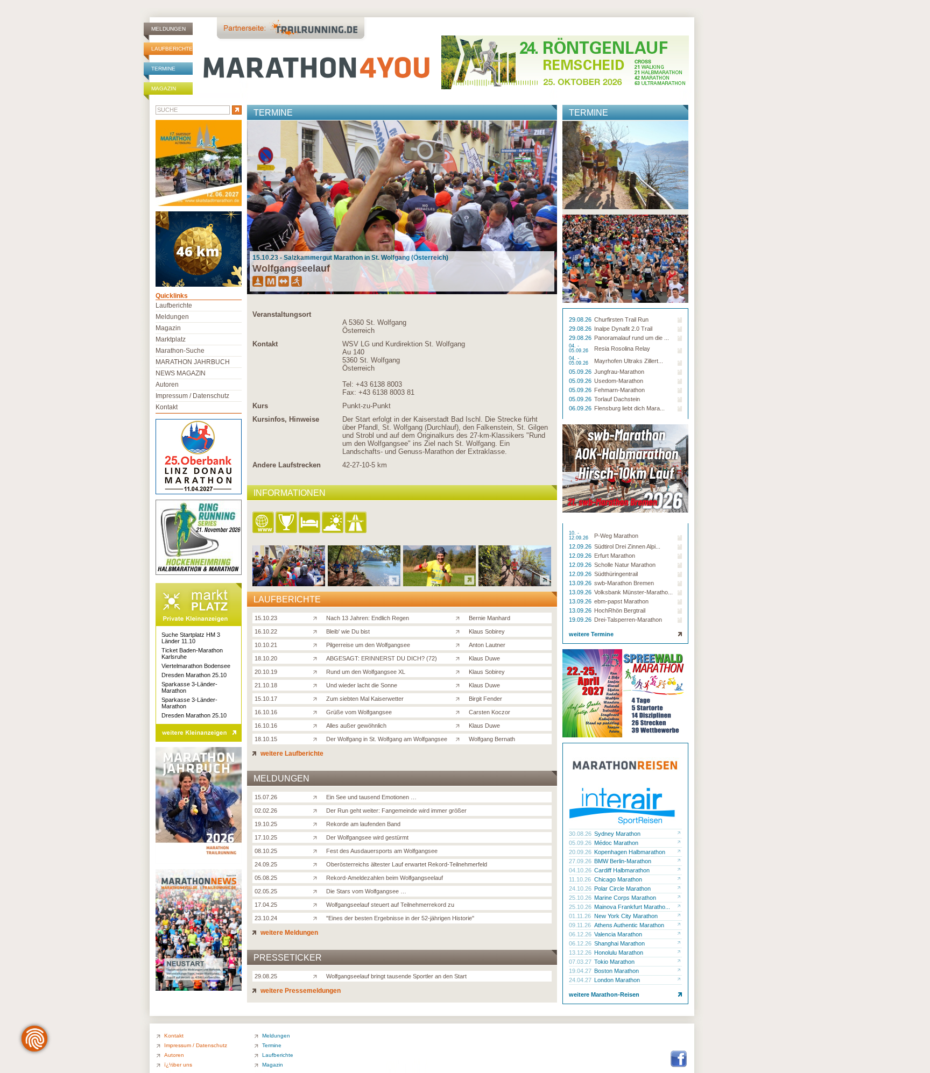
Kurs (260, 406)
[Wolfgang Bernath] (459, 738)
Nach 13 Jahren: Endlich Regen (367, 618)
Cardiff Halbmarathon (622, 870)
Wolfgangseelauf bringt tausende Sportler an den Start (396, 976)
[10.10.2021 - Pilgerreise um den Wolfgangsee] (439, 583)
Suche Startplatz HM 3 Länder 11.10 (190, 637)
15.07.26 (266, 797)
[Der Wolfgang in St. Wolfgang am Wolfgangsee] (317, 738)
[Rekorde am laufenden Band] (317, 823)
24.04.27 (581, 980)
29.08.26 (581, 319)
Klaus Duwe (484, 658)
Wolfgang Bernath (492, 739)
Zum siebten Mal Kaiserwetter (365, 698)
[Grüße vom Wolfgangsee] (317, 711)
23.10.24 (266, 918)
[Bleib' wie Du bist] (317, 631)
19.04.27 (581, 971)
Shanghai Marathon (619, 943)
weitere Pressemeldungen (300, 990)
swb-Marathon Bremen (624, 583)
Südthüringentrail (616, 574)
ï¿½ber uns (178, 1065)
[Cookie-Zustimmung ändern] (34, 1038)
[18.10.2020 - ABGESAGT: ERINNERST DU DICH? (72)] (514, 583)
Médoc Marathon (616, 843)
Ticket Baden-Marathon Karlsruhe (192, 653)
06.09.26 (581, 408)
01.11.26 (581, 916)
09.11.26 (581, 925)
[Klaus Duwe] (459, 657)
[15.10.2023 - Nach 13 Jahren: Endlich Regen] (288, 583)
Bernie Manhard (489, 618)
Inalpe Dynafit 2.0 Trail (623, 328)
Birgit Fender (485, 698)
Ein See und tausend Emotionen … (371, 797)
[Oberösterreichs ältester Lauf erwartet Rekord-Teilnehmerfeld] (317, 863)
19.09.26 (581, 619)
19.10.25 (266, 824)
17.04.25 (266, 904)
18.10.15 (266, 739)
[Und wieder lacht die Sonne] (317, 684)
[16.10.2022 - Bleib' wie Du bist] (364, 583)
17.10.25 (266, 837)
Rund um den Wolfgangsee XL (365, 672)
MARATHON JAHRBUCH (193, 362)
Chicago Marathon (618, 879)
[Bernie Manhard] (459, 617)
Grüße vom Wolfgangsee (359, 712)
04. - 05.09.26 (579, 348)
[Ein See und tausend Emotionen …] (317, 796)
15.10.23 (266, 618)
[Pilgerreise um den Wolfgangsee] (317, 644)
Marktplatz (171, 339)
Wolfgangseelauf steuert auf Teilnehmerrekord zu (390, 904)
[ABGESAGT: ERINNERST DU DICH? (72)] (317, 657)
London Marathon (617, 980)
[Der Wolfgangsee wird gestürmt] (317, 837)
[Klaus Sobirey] (459, 631)
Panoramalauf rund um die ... (631, 338)
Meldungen (168, 29)
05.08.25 (266, 878)
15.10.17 (266, 698)
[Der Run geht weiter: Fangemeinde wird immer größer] (317, 810)
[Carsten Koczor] (459, 711)
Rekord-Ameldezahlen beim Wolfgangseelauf (384, 878)
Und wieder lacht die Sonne (361, 685)
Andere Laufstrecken (286, 465)
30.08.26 (581, 833)
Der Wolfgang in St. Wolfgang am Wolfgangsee (386, 739)
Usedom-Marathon (618, 381)
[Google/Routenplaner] (356, 523)
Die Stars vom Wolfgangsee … (366, 891)
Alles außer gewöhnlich (356, 725)
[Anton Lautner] (459, 644)
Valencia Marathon (618, 934)
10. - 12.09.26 (579, 536)
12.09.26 (581, 546)
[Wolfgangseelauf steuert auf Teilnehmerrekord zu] (317, 904)
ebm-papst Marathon (621, 601)
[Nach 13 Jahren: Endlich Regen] (317, 617)
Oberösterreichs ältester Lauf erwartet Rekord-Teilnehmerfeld (406, 864)
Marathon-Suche (180, 350)
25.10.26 (581, 897)
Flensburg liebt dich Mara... (629, 408)
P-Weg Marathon (616, 535)
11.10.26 (581, 879)
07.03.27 (581, 961)
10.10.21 (266, 645)
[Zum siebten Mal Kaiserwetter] (317, 698)
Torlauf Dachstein (617, 399)
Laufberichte (172, 49)
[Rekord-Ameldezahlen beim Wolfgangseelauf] (317, 877)
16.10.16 (266, 712)
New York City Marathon (626, 916)
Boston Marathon (616, 971)
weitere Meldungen (288, 932)
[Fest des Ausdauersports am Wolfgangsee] (317, 850)
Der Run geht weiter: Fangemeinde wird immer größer (396, 810)
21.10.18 (266, 685)
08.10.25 (266, 851)
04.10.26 (581, 870)
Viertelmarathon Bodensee (195, 666)
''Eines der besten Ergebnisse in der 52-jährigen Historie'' (400, 918)
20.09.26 (581, 852)
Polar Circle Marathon (622, 888)
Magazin (163, 88)
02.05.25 (266, 891)
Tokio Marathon (614, 961)
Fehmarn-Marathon (619, 390)
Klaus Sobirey (487, 631)
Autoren (167, 384)
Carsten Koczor (489, 712)
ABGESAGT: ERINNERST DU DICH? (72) (381, 658)
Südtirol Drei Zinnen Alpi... (627, 546)
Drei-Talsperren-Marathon (628, 619)
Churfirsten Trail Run (621, 319)
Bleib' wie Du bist (348, 631)
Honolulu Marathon (618, 952)
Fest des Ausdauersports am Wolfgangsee (382, 851)
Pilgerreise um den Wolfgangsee (368, 645)
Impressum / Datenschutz (192, 396)
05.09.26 (581, 371)
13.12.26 (581, 952)
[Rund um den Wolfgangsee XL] (317, 671)
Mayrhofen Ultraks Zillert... (628, 361)
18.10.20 (266, 658)
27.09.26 (581, 861)
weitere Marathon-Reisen (604, 994)
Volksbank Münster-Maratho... (633, 592)
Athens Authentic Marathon (629, 925)
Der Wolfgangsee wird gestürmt (367, 837)
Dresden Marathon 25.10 (194, 675)
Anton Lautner (487, 645)
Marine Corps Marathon (625, 897)
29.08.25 (266, 976)
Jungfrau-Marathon (619, 371)
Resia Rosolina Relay (622, 348)
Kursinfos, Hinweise (285, 419)
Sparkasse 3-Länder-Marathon (189, 687)
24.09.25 (266, 864)
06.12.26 (581, 934)
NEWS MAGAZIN (181, 373)
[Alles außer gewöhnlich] (317, 725)
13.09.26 (581, 583)
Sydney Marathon (617, 833)
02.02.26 (266, 810)
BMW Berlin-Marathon (622, 861)
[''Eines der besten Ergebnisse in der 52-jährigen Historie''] (317, 917)
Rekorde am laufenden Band (363, 824)
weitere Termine (591, 634)
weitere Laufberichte (291, 753)
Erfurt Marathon (614, 555)
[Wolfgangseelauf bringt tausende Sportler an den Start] (317, 975)
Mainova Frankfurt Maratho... (632, 907)
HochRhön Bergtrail (619, 610)
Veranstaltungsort (281, 314)
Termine (163, 69)
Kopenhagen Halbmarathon (629, 852)
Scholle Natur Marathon (625, 565)
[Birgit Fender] (459, 698)
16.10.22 (266, 631)
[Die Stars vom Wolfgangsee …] (317, 890)
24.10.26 (581, 888)
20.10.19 (266, 672)
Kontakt (265, 344)
